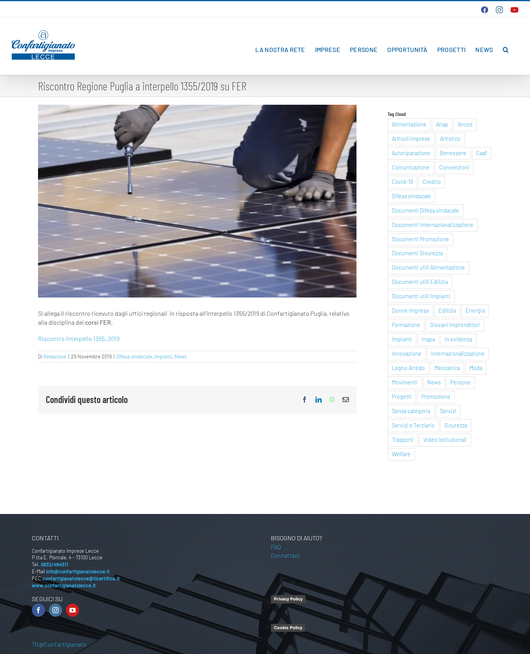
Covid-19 (402, 181)
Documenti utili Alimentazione (428, 267)
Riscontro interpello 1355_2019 (79, 338)
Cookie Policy (288, 627)
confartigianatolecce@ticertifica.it (81, 578)
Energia (475, 310)
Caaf (481, 153)
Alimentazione (409, 124)
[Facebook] (38, 610)
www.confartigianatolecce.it (64, 585)
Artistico (450, 138)
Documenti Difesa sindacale (425, 210)
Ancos (465, 124)
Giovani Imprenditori (455, 325)
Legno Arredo (408, 368)
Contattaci (285, 555)
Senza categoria (411, 411)
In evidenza (458, 339)
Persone (460, 382)
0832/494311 (54, 564)
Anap (442, 124)
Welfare (401, 454)
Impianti (163, 356)
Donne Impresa (410, 310)
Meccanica (447, 368)
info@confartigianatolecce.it (78, 571)
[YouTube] (72, 610)
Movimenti (404, 382)
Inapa (428, 339)
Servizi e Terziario (413, 425)
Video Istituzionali (445, 439)
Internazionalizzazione (458, 353)
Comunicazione (411, 167)
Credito (432, 181)
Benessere (453, 153)
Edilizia (447, 310)
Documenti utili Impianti (421, 296)
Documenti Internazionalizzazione (432, 224)
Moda (475, 368)
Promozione (435, 396)
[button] (506, 49)
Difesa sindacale (134, 356)
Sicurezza (455, 425)
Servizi (448, 411)
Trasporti (403, 439)
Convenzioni (454, 167)
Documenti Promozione (420, 239)
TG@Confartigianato (59, 644)
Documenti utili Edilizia (420, 282)
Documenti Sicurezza (417, 253)
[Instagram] (55, 610)
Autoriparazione (411, 153)
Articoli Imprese (411, 138)
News (181, 356)
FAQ (276, 546)
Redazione (54, 356)
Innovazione (406, 353)
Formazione (406, 325)
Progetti (402, 396)
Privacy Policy (288, 599)
